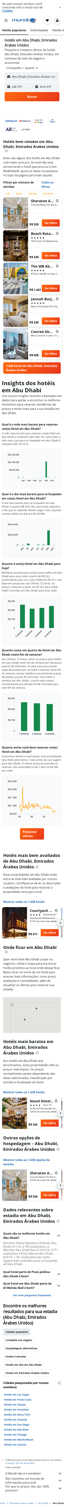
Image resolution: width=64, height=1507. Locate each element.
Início (2, 1503)
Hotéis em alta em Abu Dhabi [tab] (24, 1364)
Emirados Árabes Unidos (21, 1503)
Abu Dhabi (43, 1503)
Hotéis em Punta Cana (17, 1399)
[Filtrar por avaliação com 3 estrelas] (19, 194)
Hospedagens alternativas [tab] (21, 1348)
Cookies (7, 11)
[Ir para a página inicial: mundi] (24, 20)
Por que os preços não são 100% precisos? (27, 1488)
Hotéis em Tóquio (15, 1404)
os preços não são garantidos (19, 1462)
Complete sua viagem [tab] (19, 1340)
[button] (60, 7)
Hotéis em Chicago (15, 1434)
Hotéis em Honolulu (16, 1409)
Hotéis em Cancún (15, 1444)
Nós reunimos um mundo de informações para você (24, 1480)
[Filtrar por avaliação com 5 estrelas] (48, 194)
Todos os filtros (47, 184)
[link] (32, 368)
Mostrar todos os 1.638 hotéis (24, 902)
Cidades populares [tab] (17, 1332)
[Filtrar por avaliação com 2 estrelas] (8, 194)
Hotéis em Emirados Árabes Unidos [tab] (27, 1373)
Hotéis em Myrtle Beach (18, 1439)
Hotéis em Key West (16, 1429)
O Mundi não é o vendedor (23, 1473)
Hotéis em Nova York (17, 1414)
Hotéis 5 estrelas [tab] (16, 1356)
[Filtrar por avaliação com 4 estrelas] (32, 194)
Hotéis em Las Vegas (16, 1394)
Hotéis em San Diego (16, 1424)
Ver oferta (51, 223)
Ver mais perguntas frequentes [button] (32, 1295)
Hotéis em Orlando (15, 1419)
